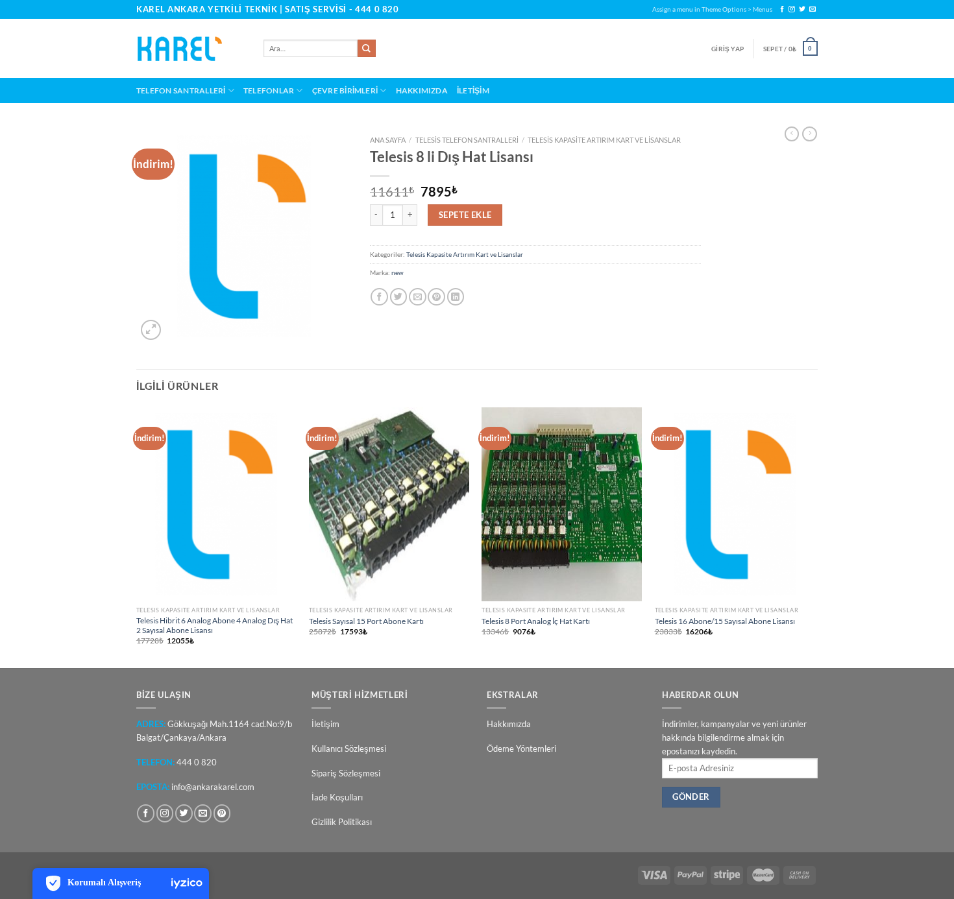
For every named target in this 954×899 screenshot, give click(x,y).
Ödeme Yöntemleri (521, 748)
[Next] (814, 536)
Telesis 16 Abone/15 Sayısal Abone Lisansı (725, 620)
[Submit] (367, 49)
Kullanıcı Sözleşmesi (349, 748)
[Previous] (137, 536)
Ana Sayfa (388, 140)
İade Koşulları (337, 797)
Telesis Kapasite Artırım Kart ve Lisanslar (604, 140)
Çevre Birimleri (345, 90)
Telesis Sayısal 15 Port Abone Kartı (366, 620)
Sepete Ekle (465, 215)
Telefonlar (268, 90)
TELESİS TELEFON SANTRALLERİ (467, 140)
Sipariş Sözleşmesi (346, 773)
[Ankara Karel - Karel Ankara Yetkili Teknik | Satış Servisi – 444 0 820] (190, 49)
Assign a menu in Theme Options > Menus (712, 9)
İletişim (473, 90)
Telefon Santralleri (180, 90)
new (397, 272)
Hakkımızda (422, 90)
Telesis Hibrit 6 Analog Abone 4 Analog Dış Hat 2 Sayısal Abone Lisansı (214, 625)
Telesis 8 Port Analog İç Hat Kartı (536, 620)
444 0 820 (377, 9)
